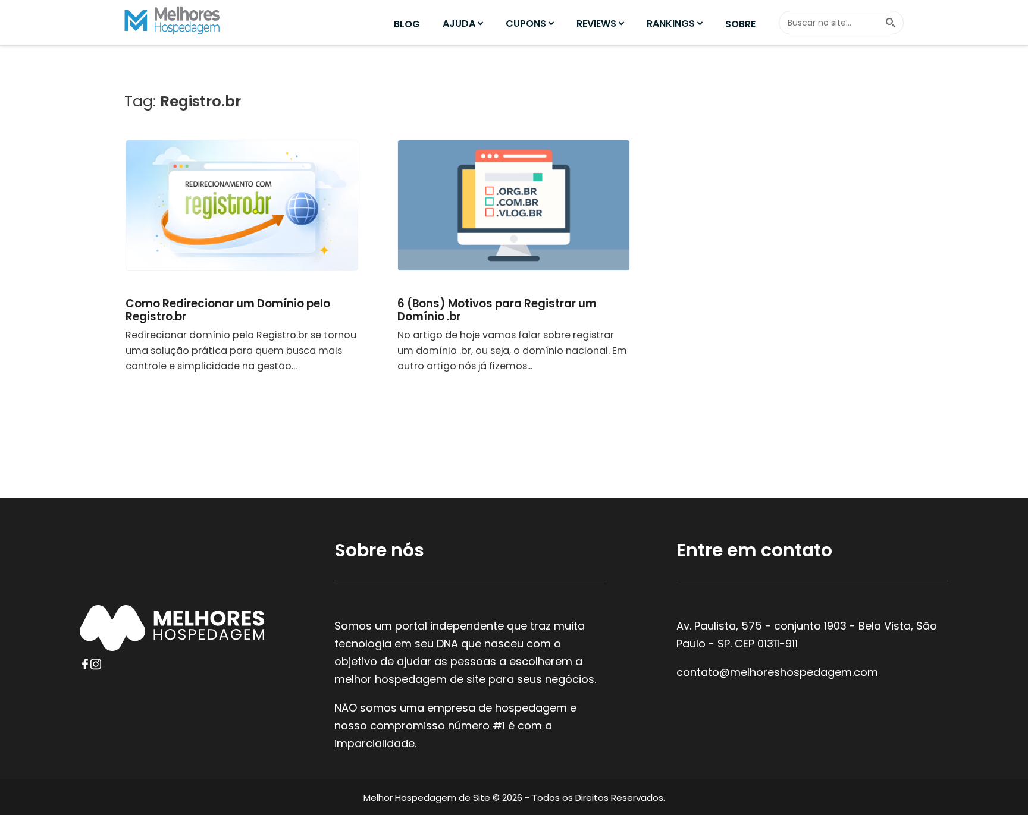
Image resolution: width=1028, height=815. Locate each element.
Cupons (526, 23)
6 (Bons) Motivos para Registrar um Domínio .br (497, 310)
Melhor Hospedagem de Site (426, 797)
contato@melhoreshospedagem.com (777, 672)
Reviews (596, 23)
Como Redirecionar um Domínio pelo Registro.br (228, 310)
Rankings (671, 23)
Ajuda (459, 23)
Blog (407, 24)
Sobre (740, 24)
